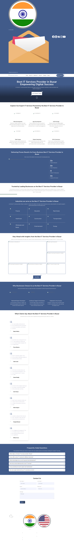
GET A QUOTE (60, 75)
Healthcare (19, 218)
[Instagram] (61, 36)
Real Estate (56, 211)
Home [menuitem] (27, 75)
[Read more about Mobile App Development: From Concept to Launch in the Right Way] (56, 246)
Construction (37, 218)
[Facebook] (53, 36)
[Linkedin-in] (13, 520)
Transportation (57, 218)
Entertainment (38, 226)
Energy (55, 226)
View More (37, 277)
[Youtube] (64, 36)
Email (21, 486)
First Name (22, 481)
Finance (18, 211)
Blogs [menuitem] (48, 75)
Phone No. (39, 486)
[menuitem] (35, 75)
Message (21, 491)
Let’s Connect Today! (36, 93)
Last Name (39, 481)
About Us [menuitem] (31, 75)
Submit (22, 502)
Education (37, 211)
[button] (37, 454)
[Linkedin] (56, 36)
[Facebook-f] (10, 520)
